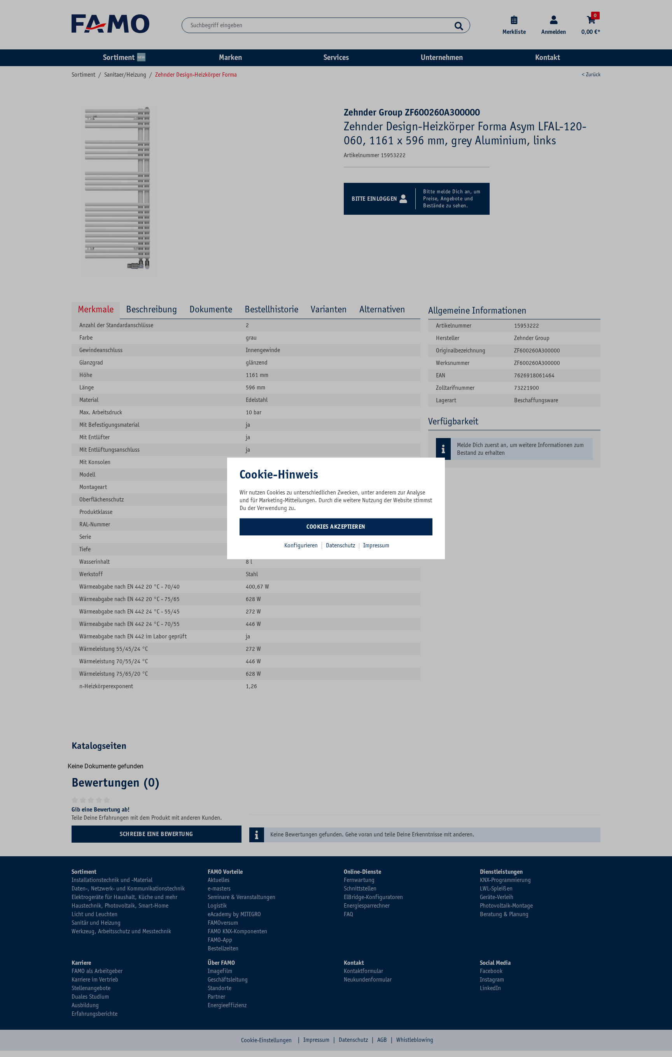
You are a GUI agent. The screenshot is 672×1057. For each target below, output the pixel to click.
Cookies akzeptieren (336, 526)
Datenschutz (341, 545)
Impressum (376, 545)
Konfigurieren (301, 545)
